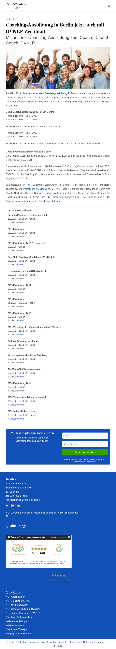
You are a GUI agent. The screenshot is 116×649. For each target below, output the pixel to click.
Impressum (75, 642)
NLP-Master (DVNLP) (17, 605)
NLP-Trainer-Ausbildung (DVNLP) (23, 613)
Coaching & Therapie (16, 629)
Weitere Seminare (15, 625)
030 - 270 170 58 (18, 496)
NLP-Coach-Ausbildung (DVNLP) (23, 609)
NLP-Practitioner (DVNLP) (19, 601)
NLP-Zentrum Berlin (16, 483)
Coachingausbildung (56, 93)
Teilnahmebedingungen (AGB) (32, 642)
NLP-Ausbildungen (15, 597)
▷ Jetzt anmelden (16, 222)
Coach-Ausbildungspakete (19, 617)
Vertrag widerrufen (59, 642)
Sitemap (11, 642)
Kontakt (58, 646)
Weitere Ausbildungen (17, 621)
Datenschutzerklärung (87, 461)
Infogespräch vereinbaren (18, 633)
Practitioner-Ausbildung (35, 189)
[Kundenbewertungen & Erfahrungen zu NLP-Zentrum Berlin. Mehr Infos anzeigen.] (39, 567)
